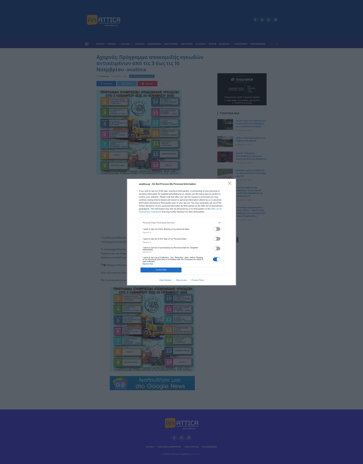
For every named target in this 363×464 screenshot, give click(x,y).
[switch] (216, 229)
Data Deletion (165, 280)
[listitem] (181, 222)
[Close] (230, 184)
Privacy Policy (197, 280)
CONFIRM (161, 270)
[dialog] (181, 232)
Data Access (181, 280)
